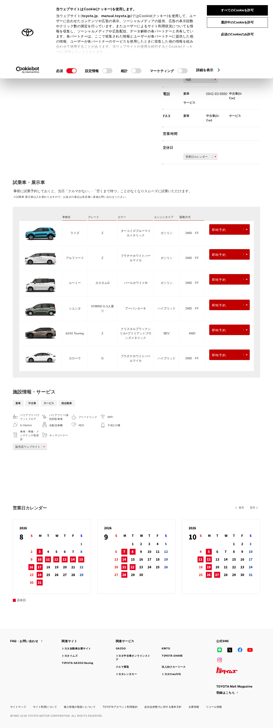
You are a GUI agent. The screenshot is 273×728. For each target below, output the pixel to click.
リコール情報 (214, 706)
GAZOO (121, 648)
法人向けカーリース (174, 666)
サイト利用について (45, 706)
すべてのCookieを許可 (237, 10)
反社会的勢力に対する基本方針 (163, 706)
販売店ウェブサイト (27, 446)
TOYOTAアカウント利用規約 (120, 706)
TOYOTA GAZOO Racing (77, 662)
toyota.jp (90, 16)
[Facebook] (240, 650)
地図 (188, 79)
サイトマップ (18, 706)
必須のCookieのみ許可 (237, 34)
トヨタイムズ (70, 655)
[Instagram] (219, 660)
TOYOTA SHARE (172, 655)
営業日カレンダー (197, 156)
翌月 (252, 507)
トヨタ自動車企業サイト (76, 648)
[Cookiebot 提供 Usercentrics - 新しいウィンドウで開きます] (27, 69)
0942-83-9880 (216, 94)
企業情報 (194, 706)
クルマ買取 (122, 666)
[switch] (107, 70)
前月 (241, 507)
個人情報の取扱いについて (80, 706)
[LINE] (219, 650)
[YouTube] (250, 650)
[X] (229, 650)
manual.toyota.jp (116, 16)
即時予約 (219, 230)
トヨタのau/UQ (171, 674)
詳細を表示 (204, 70)
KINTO (166, 648)
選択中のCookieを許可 (237, 22)
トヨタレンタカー (126, 674)
